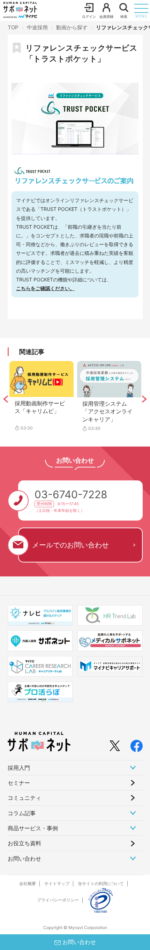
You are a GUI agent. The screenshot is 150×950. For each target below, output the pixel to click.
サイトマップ (56, 883)
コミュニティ (24, 797)
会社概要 (27, 883)
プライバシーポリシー (58, 900)
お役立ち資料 (24, 843)
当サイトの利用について (101, 883)
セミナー (19, 782)
